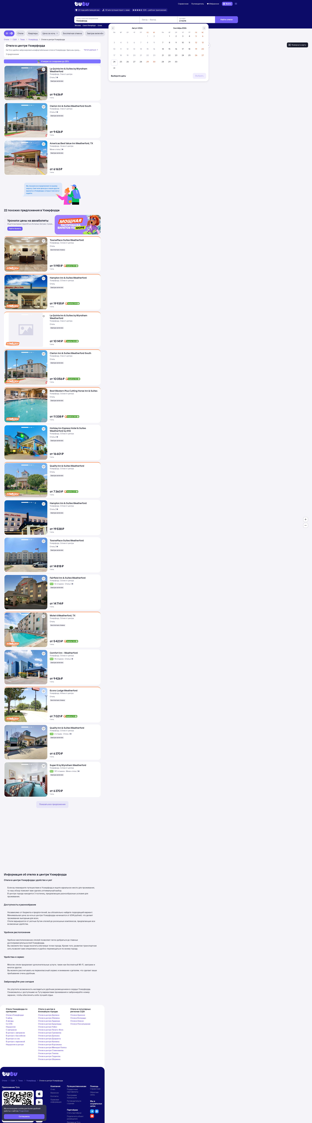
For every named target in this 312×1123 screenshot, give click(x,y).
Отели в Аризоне (77, 1015)
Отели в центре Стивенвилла (50, 1050)
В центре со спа (13, 1038)
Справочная (183, 4)
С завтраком (11, 1030)
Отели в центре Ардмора (49, 1021)
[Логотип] (82, 4)
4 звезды (9, 1021)
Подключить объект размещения (75, 1117)
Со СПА (9, 1024)
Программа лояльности (72, 1096)
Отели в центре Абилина (49, 1018)
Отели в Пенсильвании (80, 1024)
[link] (15, 229)
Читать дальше (90, 50)
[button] (39, 1093)
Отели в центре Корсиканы (50, 1044)
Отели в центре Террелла (49, 1056)
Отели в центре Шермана (49, 1059)
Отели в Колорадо (78, 1018)
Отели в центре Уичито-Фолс (50, 1030)
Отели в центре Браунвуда (49, 1024)
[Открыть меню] (236, 3)
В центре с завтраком (15, 1033)
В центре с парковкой (15, 1041)
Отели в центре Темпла (48, 1053)
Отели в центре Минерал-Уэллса (52, 1047)
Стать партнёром (74, 1113)
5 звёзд (9, 1018)
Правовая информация (56, 1100)
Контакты (54, 1096)
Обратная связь (94, 1093)
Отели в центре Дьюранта (49, 1038)
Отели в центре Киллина (48, 1041)
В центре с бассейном (15, 1035)
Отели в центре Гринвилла (49, 1033)
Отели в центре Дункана (48, 1035)
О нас (53, 1089)
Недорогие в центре (15, 1044)
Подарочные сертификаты (72, 1090)
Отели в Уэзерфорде (15, 1015)
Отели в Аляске (77, 1021)
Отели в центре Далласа (48, 1015)
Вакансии (55, 1093)
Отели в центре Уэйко (47, 1027)
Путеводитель (197, 4)
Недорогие (11, 1027)
